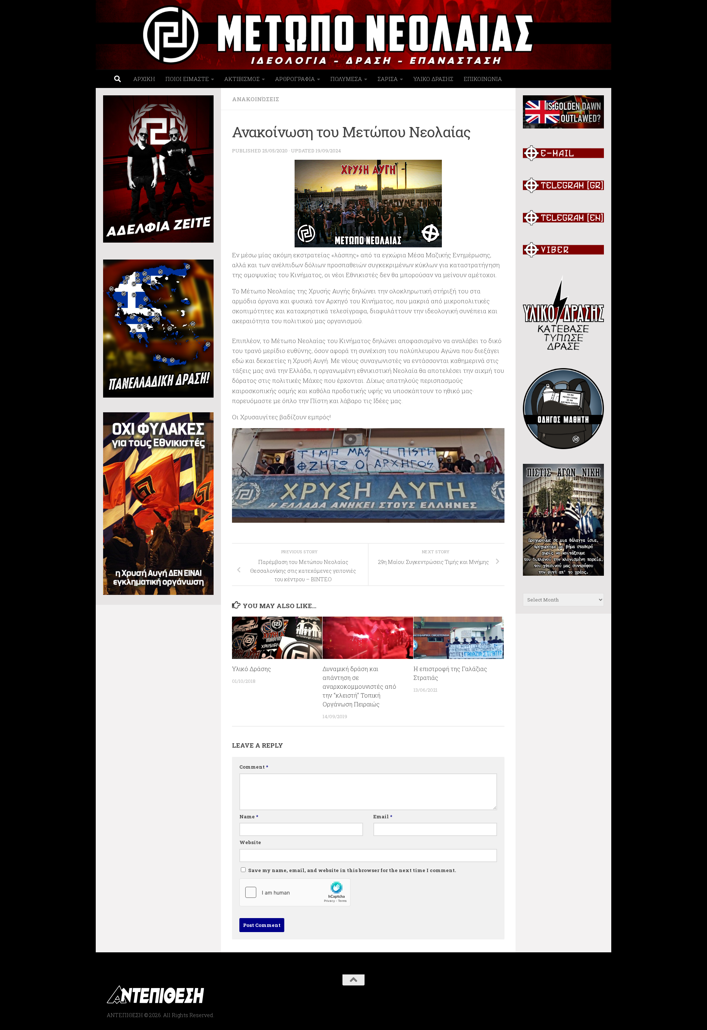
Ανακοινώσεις (255, 99)
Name (248, 816)
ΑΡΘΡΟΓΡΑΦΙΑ (295, 78)
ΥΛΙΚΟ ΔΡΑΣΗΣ (433, 78)
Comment (253, 766)
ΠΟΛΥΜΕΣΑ (346, 78)
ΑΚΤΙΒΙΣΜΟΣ (242, 78)
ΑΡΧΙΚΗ (144, 78)
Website (250, 842)
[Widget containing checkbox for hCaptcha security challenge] (295, 892)
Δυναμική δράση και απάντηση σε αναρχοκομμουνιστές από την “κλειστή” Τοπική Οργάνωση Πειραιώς (359, 686)
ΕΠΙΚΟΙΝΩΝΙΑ (483, 78)
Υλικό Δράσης (251, 669)
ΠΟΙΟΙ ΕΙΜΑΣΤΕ (187, 78)
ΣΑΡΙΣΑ (387, 78)
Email (382, 816)
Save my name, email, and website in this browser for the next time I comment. (352, 870)
